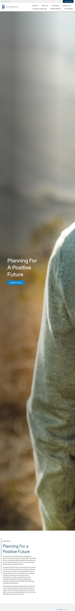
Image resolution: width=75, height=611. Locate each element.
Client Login (68, 1)
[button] (35, 5)
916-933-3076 (6, 1)
